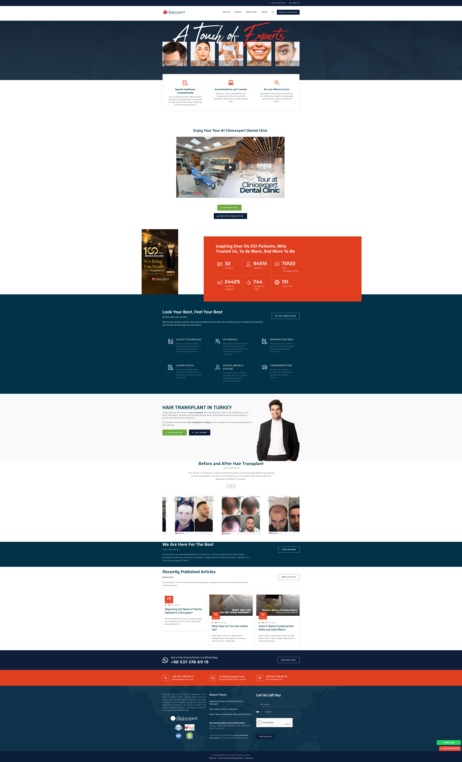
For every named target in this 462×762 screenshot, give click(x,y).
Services (238, 12)
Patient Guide (251, 12)
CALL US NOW (201, 432)
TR (298, 2)
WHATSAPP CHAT (230, 207)
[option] (184, 515)
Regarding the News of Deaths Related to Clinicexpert (183, 611)
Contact (264, 12)
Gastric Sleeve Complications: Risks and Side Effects (276, 628)
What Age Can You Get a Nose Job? (230, 628)
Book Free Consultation (288, 12)
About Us (226, 12)
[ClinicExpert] (174, 12)
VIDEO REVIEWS (289, 549)
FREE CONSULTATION (287, 316)
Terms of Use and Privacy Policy (230, 758)
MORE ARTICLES (289, 577)
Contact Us (249, 758)
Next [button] (233, 486)
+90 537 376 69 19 (451, 748)
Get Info (450, 742)
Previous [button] (229, 486)
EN (294, 2)
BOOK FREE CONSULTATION (231, 216)
